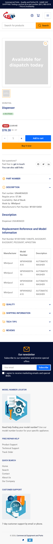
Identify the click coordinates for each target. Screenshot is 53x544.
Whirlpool (6, 103)
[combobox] (26, 25)
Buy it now (26, 146)
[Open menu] (48, 15)
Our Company (8, 481)
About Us (6, 477)
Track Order (7, 452)
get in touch (19, 164)
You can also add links (12, 167)
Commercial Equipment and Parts (30, 535)
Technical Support (10, 448)
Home (5, 466)
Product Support (9, 444)
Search (45, 25)
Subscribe (43, 367)
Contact (6, 473)
